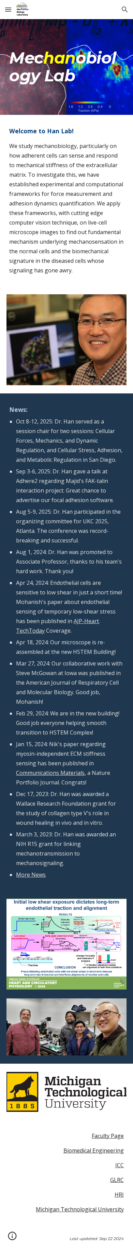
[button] (8, 9)
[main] (66, 66)
